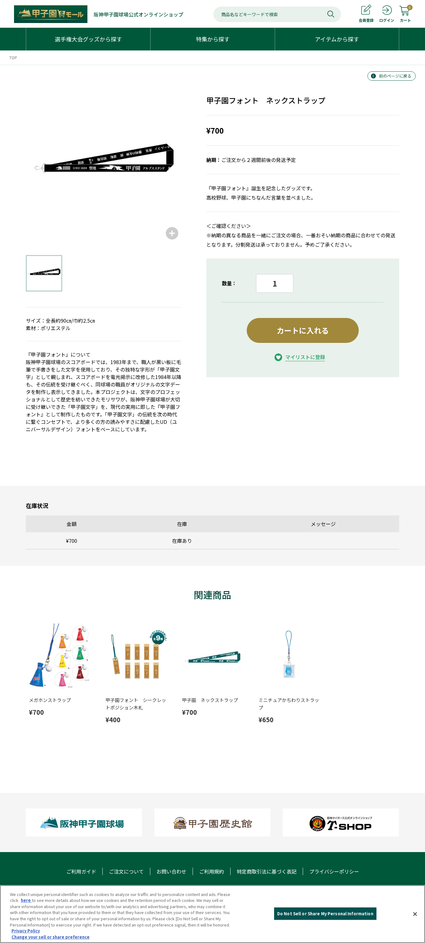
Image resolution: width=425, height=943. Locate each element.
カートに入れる (303, 330)
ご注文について (126, 871)
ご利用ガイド (81, 871)
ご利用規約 (211, 871)
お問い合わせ (171, 871)
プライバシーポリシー (334, 871)
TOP (13, 57)
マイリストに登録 (305, 357)
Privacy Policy (26, 931)
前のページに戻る (395, 76)
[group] (103, 165)
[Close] (415, 914)
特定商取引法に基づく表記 (267, 871)
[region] (212, 914)
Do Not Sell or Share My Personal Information (325, 914)
